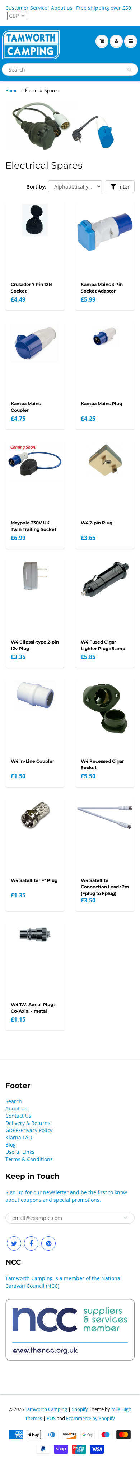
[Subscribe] (125, 1218)
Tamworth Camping (46, 1409)
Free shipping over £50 (103, 7)
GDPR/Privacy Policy (28, 1130)
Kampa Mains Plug (101, 403)
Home (11, 90)
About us (62, 7)
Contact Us (18, 1115)
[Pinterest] (48, 1243)
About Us (16, 1108)
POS (51, 1418)
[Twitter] (14, 1243)
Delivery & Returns (27, 1123)
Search (13, 1101)
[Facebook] (31, 1243)
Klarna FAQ (18, 1137)
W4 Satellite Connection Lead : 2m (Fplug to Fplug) (105, 887)
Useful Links (19, 1151)
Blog (10, 1144)
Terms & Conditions (29, 1159)
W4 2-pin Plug (96, 522)
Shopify (80, 1409)
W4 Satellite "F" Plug (34, 880)
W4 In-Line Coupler (32, 761)
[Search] (129, 69)
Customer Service (26, 7)
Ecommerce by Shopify (90, 1418)
